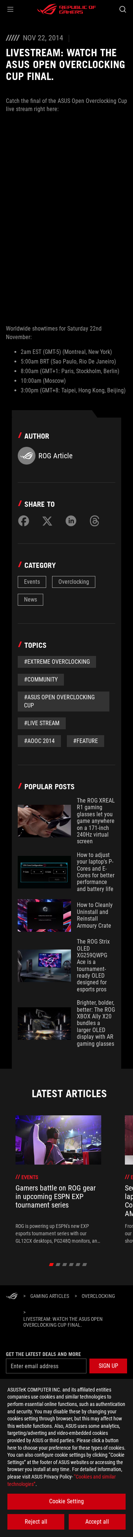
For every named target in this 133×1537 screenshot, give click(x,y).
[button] (10, 9)
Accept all (97, 1521)
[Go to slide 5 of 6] (78, 1264)
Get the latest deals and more (43, 1354)
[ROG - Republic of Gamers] (66, 9)
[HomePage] (12, 1296)
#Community (41, 679)
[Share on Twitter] (47, 521)
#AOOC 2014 (39, 740)
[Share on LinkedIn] (71, 521)
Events (32, 581)
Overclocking (73, 581)
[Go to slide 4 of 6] (71, 1264)
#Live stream (41, 723)
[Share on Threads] (94, 521)
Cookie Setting (66, 1501)
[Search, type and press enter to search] (122, 9)
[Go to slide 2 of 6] (58, 1264)
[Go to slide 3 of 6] (64, 1264)
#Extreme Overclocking (57, 661)
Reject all (36, 1521)
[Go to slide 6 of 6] (84, 1264)
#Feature (85, 740)
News (30, 599)
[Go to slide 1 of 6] (51, 1264)
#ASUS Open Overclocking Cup (59, 701)
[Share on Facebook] (24, 521)
